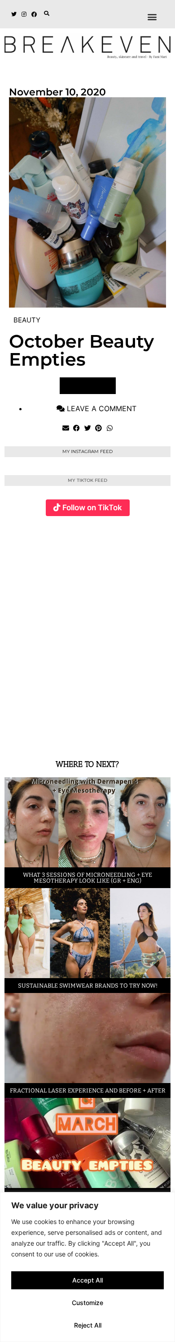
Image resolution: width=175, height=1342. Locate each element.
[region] (87, 1267)
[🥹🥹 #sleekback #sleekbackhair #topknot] (88, 687)
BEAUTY (26, 320)
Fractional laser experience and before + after (88, 1090)
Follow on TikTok (92, 507)
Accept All (87, 1280)
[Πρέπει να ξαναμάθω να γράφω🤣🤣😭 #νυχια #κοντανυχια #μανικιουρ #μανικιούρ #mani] (144, 687)
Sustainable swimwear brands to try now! (88, 985)
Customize (87, 1302)
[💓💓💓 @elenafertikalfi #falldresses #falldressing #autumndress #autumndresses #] (144, 577)
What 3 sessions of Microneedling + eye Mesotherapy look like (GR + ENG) (87, 877)
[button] (46, 13)
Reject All (87, 1325)
